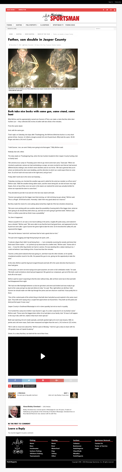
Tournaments (35, 456)
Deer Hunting (29, 34)
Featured (48, 45)
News (32, 443)
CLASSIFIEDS (44, 25)
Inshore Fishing (35, 451)
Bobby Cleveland (28, 45)
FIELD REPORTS (31, 25)
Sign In (111, 2)
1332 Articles (47, 406)
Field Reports (78, 448)
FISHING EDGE (70, 25)
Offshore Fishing (36, 453)
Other (53, 456)
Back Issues (11, 9)
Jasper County (30, 386)
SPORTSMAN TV (58, 25)
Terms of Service (101, 446)
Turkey (54, 453)
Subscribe (118, 2)
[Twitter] (107, 10)
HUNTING (19, 25)
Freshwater (34, 448)
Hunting (19, 34)
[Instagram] (111, 10)
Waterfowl (55, 448)
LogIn (97, 448)
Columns (76, 443)
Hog (53, 451)
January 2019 (17, 386)
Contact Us (99, 443)
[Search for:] (104, 28)
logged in (19, 433)
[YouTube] (114, 10)
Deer (53, 446)
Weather (76, 453)
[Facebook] (103, 10)
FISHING (9, 25)
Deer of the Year (41, 45)
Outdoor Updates (56, 45)
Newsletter (22, 9)
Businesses (77, 446)
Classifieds (77, 451)
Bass (31, 446)
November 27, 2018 (16, 45)
